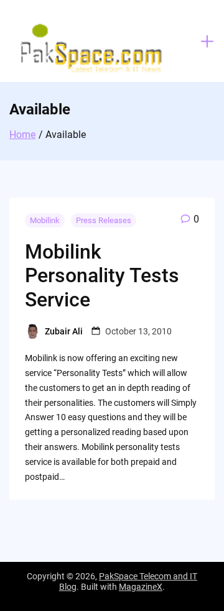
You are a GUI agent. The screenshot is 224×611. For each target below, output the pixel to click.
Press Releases (103, 220)
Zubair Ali (64, 331)
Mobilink (45, 220)
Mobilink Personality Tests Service (102, 275)
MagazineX (140, 587)
